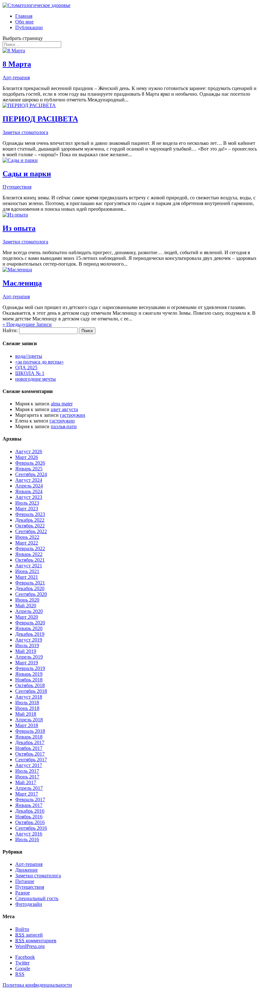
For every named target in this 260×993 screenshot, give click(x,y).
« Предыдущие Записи (27, 324)
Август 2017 (28, 765)
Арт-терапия (16, 77)
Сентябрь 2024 (31, 474)
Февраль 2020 (30, 622)
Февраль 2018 (30, 731)
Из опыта (19, 228)
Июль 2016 (27, 839)
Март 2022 (26, 542)
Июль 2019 (27, 645)
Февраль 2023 (30, 514)
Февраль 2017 (30, 799)
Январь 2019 (28, 674)
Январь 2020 (28, 628)
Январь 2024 (28, 491)
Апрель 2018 (29, 719)
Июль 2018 (27, 702)
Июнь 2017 (27, 776)
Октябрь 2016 (30, 822)
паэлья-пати (64, 426)
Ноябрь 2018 (28, 679)
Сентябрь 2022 (31, 531)
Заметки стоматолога (25, 132)
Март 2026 (26, 457)
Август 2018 (28, 697)
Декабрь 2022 (29, 520)
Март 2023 (26, 508)
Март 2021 (26, 577)
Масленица (22, 283)
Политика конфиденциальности (37, 985)
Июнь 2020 (27, 600)
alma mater (62, 403)
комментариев (35, 940)
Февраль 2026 (30, 463)
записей (29, 935)
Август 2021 (28, 565)
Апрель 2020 (29, 611)
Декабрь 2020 (29, 588)
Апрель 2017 (29, 788)
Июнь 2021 (27, 571)
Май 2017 (25, 782)
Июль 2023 (27, 503)
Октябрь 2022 (30, 525)
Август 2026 (28, 451)
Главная (23, 16)
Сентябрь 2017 (31, 759)
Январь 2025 (28, 468)
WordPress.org (30, 946)
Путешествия (17, 187)
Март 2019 (26, 662)
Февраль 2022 (30, 548)
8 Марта (17, 64)
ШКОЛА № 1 (29, 373)
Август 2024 (28, 480)
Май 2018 (25, 714)
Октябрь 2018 (30, 685)
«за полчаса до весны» (39, 361)
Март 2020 (26, 617)
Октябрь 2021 (30, 560)
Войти (22, 929)
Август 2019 (28, 639)
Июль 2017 (27, 771)
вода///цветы (28, 356)
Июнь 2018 (27, 708)
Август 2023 (28, 497)
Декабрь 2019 (29, 634)
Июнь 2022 (27, 537)
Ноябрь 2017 (28, 748)
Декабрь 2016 (29, 811)
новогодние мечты (35, 379)
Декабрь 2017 (29, 742)
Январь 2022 (28, 554)
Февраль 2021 (30, 582)
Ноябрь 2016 (28, 816)
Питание (24, 881)
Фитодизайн (28, 904)
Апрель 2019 (29, 657)
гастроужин (72, 415)
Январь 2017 (28, 805)
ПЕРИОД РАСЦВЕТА (40, 119)
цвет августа (64, 409)
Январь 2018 (28, 736)
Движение (26, 870)
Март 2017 (26, 793)
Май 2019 (25, 651)
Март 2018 (26, 725)
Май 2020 (25, 605)
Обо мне (24, 21)
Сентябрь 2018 (31, 691)
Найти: (10, 330)
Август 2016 (28, 833)
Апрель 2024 (29, 485)
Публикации (29, 27)
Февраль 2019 (30, 668)
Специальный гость (36, 898)
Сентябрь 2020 (31, 594)
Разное (22, 892)
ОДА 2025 (26, 367)
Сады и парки (27, 174)
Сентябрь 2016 (31, 828)
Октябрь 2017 (30, 754)
